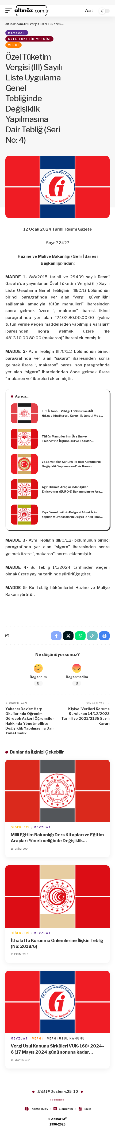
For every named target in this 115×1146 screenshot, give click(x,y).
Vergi (13, 45)
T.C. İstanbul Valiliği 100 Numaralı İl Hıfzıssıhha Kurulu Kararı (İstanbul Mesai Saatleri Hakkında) (72, 413)
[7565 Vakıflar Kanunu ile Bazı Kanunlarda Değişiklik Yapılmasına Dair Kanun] (24, 464)
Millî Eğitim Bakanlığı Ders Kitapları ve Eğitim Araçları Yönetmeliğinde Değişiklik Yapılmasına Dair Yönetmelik (57, 838)
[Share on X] (68, 635)
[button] (9, 11)
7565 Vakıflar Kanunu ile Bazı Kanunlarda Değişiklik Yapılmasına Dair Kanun (71, 464)
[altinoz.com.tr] (31, 11)
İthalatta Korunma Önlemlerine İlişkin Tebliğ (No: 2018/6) (57, 943)
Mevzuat (16, 32)
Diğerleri (20, 827)
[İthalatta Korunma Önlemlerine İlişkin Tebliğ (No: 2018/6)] (57, 896)
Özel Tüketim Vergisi (29, 38)
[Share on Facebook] (56, 635)
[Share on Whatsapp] (80, 635)
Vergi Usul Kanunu (66, 1038)
